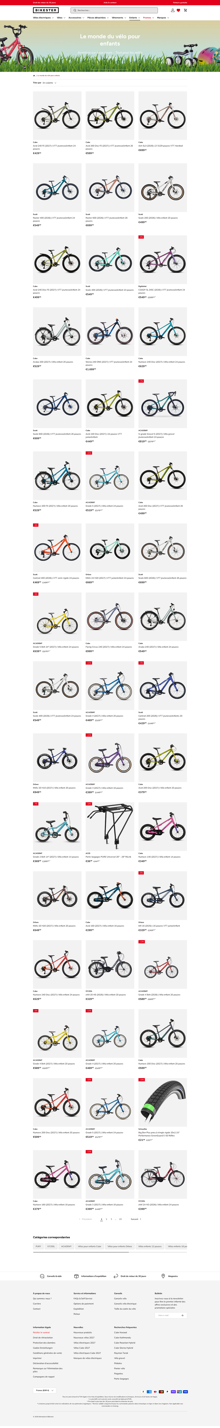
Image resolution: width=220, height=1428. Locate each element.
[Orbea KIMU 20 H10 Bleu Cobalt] (57, 757)
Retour (77, 1314)
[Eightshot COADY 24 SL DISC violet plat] (162, 259)
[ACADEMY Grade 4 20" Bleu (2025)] (110, 685)
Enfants (133, 17)
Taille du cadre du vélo (125, 1308)
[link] (85, 1219)
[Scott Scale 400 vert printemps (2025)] (110, 259)
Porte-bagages (121, 1378)
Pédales (118, 1363)
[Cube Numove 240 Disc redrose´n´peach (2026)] (57, 964)
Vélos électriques (42, 17)
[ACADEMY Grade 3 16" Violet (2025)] (110, 757)
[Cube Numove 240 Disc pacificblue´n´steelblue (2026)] (162, 331)
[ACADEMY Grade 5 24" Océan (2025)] (110, 475)
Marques (161, 17)
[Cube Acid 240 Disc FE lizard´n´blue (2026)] (57, 259)
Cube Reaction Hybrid (124, 1342)
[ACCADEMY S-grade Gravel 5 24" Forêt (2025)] (162, 403)
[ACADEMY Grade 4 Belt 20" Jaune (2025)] (57, 1033)
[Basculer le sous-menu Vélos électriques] (52, 17)
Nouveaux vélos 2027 (84, 1337)
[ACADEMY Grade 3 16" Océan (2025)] (110, 1174)
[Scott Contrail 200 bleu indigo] (162, 685)
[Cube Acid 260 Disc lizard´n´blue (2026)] (162, 475)
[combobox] (114, 10)
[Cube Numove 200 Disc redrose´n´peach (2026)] (57, 1102)
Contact (36, 1308)
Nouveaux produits (83, 1332)
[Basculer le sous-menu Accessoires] (83, 17)
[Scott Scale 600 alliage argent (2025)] (162, 547)
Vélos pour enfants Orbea (120, 1246)
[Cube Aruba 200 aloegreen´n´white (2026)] (57, 331)
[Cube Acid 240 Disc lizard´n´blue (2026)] (110, 403)
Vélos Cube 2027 (82, 1348)
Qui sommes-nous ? (42, 1298)
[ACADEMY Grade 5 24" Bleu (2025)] (110, 1102)
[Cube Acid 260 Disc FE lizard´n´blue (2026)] (110, 115)
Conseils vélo (120, 1298)
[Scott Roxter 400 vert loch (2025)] (57, 187)
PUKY (38, 1246)
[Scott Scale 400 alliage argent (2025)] (57, 685)
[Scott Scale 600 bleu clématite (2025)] (57, 403)
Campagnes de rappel (43, 1376)
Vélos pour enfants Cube (89, 1246)
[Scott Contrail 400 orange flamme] (57, 547)
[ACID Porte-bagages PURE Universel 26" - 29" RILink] (110, 826)
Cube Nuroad (120, 1332)
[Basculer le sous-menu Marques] (168, 17)
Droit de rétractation (43, 1337)
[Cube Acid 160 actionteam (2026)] (110, 895)
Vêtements (117, 17)
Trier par (37, 82)
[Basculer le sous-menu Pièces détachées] (107, 17)
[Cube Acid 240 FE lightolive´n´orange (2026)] (57, 115)
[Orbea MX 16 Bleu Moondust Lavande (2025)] (162, 895)
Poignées (118, 1373)
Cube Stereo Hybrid (123, 1348)
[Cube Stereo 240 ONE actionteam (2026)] (110, 331)
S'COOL (51, 1246)
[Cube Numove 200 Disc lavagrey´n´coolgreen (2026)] (162, 1033)
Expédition (79, 1308)
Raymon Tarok (121, 1353)
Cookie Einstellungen (43, 1348)
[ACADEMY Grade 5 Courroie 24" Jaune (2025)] (57, 616)
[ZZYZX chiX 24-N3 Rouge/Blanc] (162, 1174)
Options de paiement (84, 1303)
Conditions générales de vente (47, 1353)
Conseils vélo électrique (125, 1303)
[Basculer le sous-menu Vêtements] (125, 17)
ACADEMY (66, 1246)
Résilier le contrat (41, 1332)
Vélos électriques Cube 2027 (87, 1353)
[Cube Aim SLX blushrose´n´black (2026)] (162, 115)
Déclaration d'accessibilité (45, 1363)
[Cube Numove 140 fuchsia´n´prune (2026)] (162, 826)
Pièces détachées (96, 17)
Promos (147, 17)
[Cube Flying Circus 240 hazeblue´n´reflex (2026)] (110, 616)
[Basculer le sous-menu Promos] (153, 17)
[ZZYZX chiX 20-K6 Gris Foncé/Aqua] (110, 964)
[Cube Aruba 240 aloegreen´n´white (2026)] (162, 616)
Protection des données (44, 1342)
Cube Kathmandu (122, 1337)
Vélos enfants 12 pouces (150, 1246)
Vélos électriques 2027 (84, 1342)
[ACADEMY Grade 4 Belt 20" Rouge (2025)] (162, 964)
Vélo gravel (119, 1358)
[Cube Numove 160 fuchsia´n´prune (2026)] (57, 1174)
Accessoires (75, 17)
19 (120, 1219)
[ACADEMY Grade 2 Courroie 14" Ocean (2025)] (57, 826)
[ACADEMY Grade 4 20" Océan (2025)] (110, 1033)
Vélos (59, 17)
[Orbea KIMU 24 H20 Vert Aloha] (110, 547)
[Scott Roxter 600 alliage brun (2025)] (110, 187)
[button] (178, 10)
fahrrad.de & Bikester (46, 1417)
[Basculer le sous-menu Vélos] (64, 17)
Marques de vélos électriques (88, 1358)
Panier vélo (119, 1368)
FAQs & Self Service (83, 1298)
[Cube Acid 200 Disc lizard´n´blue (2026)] (162, 757)
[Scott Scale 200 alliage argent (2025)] (162, 187)
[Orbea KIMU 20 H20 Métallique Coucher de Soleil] (57, 895)
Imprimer (37, 1358)
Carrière (37, 1303)
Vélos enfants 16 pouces (179, 1246)
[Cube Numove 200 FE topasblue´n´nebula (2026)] (57, 475)
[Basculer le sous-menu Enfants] (139, 17)
